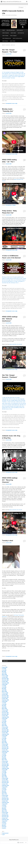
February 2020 (5, 778)
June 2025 (4, 687)
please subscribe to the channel (15, 344)
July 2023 (4, 720)
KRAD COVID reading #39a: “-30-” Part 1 (9, 161)
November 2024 (5, 697)
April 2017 (4, 826)
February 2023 (5, 727)
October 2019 (5, 784)
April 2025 (4, 690)
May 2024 (4, 705)
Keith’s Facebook (5, 32)
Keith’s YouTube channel (17, 38)
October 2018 (5, 801)
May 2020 (4, 774)
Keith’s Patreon (5, 41)
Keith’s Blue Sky (21, 32)
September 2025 (5, 683)
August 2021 (4, 752)
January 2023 (5, 728)
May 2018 (4, 808)
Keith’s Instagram (13, 35)
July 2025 (4, 685)
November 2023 (5, 714)
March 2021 (4, 759)
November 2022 (5, 731)
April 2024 (4, 707)
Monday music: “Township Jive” (7, 110)
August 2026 (4, 667)
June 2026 (4, 670)
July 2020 (4, 771)
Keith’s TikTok (12, 41)
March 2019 (4, 794)
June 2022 (4, 738)
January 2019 (5, 796)
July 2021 (4, 754)
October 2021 (5, 749)
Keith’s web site (20, 30)
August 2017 (4, 821)
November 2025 (5, 680)
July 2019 (4, 788)
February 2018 (5, 812)
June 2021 (4, 755)
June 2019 (4, 789)
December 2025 (5, 678)
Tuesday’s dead (7, 540)
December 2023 (5, 712)
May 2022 (4, 739)
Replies (14, 205)
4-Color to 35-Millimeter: (11, 257)
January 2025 (5, 694)
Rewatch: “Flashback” (10, 376)
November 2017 (5, 816)
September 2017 (5, 819)
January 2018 (5, 813)
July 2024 (4, 702)
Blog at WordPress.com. (14, 839)
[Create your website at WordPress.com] (14, 1)
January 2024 (5, 711)
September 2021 (5, 751)
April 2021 (4, 758)
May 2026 (4, 671)
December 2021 (5, 747)
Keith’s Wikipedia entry (6, 38)
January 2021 (5, 762)
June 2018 (4, 806)
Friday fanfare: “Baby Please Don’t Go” (9, 212)
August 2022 (4, 735)
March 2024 (4, 708)
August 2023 (4, 718)
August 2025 (4, 684)
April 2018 (4, 809)
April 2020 (4, 775)
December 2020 (5, 764)
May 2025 (4, 688)
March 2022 (4, 742)
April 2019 (4, 792)
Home (3, 30)
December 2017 (5, 815)
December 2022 (5, 730)
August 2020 (4, 769)
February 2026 (5, 675)
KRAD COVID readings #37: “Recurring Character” (9, 480)
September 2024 (5, 700)
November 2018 (5, 799)
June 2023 (4, 721)
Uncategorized (8, 103)
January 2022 (5, 745)
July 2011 (4, 828)
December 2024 (5, 695)
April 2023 (4, 724)
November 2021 (5, 748)
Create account (5, 833)
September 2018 (5, 802)
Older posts (5, 661)
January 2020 (5, 779)
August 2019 (4, 786)
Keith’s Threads (5, 35)
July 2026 (4, 668)
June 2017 (4, 823)
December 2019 (5, 781)
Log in (3, 834)
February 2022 (5, 744)
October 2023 (5, 715)
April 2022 (4, 741)
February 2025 (5, 693)
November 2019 (5, 782)
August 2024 (4, 701)
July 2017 (4, 822)
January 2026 (5, 677)
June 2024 (4, 704)
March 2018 (4, 811)
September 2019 (5, 785)
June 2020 (4, 772)
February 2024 (5, 710)
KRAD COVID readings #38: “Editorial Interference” (9, 319)
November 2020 (5, 765)
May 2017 (4, 825)
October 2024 (5, 698)
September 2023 (5, 717)
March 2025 (4, 691)
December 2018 (5, 798)
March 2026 (4, 674)
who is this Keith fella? (11, 30)
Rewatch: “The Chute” (9, 51)
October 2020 (5, 767)
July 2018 (4, 805)
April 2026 (4, 673)
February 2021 (5, 761)
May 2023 (4, 722)
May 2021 (4, 757)
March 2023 (4, 725)
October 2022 (5, 732)
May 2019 (4, 791)
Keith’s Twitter (13, 32)
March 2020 (4, 776)
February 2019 (5, 795)
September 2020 (5, 768)
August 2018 (4, 804)
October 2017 (5, 818)
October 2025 (5, 681)
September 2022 (5, 734)
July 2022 (4, 737)
